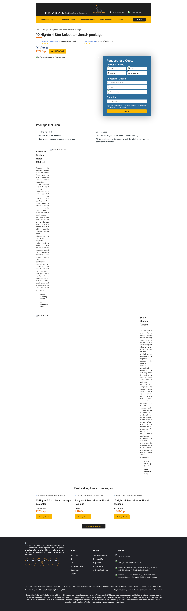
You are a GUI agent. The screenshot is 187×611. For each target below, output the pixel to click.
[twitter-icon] (53, 13)
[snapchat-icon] (56, 562)
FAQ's (73, 563)
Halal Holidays (106, 20)
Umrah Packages (48, 20)
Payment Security (120, 590)
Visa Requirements (100, 555)
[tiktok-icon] (59, 13)
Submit (126, 111)
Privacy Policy (133, 590)
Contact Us (121, 20)
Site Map (74, 574)
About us (74, 555)
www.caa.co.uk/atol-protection (111, 602)
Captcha (111, 97)
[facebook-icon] (46, 13)
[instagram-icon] (49, 13)
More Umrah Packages (93, 526)
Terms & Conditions (146, 590)
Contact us (75, 570)
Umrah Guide (98, 566)
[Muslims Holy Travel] (99, 9)
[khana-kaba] (50, 495)
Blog (72, 559)
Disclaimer (158, 590)
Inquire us (139, 19)
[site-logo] (32, 543)
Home (38, 30)
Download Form (99, 559)
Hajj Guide (97, 563)
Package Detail (44, 517)
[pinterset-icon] (56, 13)
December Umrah (87, 20)
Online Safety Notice (100, 570)
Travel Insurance (77, 566)
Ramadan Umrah (68, 20)
